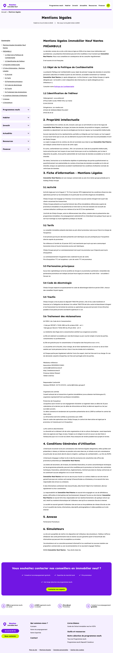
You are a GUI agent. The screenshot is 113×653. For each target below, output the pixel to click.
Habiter (68, 5)
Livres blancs (73, 623)
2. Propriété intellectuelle (11, 65)
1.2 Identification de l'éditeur (15, 61)
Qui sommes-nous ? (39, 623)
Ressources (93, 5)
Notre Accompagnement (38, 629)
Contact (34, 638)
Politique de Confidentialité (64, 86)
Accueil (3, 12)
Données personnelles (60, 650)
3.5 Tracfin (8, 88)
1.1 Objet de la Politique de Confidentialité (14, 56)
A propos (33, 626)
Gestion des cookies (77, 650)
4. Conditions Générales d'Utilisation (15, 95)
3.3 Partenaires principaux (14, 81)
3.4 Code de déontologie (13, 85)
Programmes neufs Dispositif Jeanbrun (80, 642)
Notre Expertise (35, 633)
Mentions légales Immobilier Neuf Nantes (14, 46)
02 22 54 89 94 (10, 631)
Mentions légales (45, 650)
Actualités (83, 5)
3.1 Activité (8, 74)
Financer (102, 5)
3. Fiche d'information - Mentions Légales (14, 69)
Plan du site (33, 650)
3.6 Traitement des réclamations (16, 92)
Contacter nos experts (56, 589)
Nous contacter (10, 636)
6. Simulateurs (7, 102)
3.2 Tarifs (8, 78)
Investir (75, 5)
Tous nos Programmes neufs (76, 639)
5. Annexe (6, 99)
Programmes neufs (56, 5)
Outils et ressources (76, 631)
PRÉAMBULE (7, 51)
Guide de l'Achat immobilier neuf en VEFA (81, 626)
